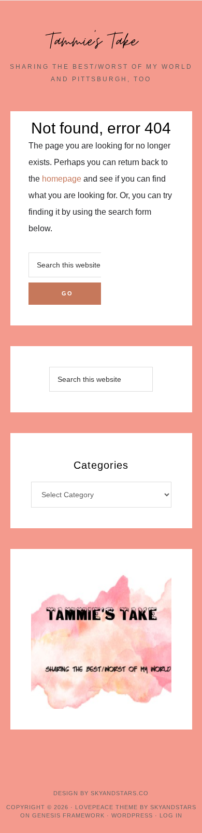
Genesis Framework (68, 815)
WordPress (132, 815)
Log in (171, 815)
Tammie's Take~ (101, 41)
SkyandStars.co (120, 793)
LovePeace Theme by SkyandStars (135, 807)
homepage (61, 178)
